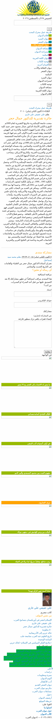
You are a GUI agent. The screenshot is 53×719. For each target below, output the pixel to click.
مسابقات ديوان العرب (42, 691)
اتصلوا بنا (48, 707)
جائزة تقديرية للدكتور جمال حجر (37, 626)
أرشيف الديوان (45, 698)
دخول (49, 694)
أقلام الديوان (43, 35)
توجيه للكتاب (43, 61)
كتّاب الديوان (46, 714)
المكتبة (45, 55)
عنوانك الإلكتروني (45, 301)
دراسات (48, 672)
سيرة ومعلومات (44, 675)
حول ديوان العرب (44, 711)
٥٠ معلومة (47, 630)
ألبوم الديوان (46, 678)
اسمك (49, 290)
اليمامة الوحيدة (45, 639)
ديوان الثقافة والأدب (40, 45)
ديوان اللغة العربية (41, 58)
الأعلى (50, 668)
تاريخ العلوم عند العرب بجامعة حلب (36, 636)
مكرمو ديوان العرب (43, 688)
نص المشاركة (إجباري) (43, 316)
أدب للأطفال (46, 681)
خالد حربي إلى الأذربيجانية (40, 633)
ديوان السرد (43, 39)
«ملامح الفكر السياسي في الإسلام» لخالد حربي (31, 643)
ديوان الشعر (43, 42)
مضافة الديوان (42, 48)
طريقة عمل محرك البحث (40, 32)
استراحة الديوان (42, 52)
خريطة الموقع (45, 701)
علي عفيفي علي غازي (35, 114)
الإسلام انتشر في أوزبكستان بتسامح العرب (33, 620)
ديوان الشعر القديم (43, 685)
